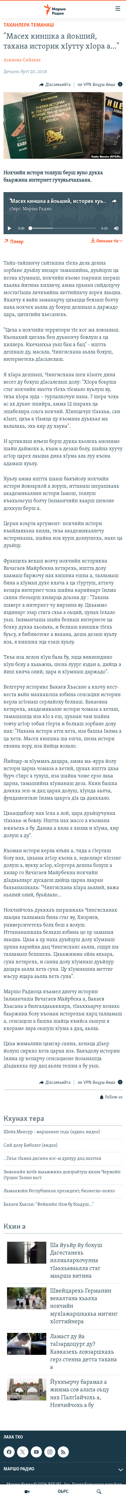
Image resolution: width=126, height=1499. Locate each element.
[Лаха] (99, 1491)
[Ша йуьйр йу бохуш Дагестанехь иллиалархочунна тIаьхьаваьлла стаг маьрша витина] (26, 1253)
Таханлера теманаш (29, 25)
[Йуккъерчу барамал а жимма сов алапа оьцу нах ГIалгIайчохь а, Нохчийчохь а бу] (26, 1389)
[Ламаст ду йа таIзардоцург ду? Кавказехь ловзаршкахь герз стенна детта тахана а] (26, 1344)
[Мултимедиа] (27, 1491)
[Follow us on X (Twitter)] (22, 1451)
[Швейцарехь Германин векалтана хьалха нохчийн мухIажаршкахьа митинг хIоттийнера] (26, 1298)
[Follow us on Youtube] (36, 1451)
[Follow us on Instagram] (49, 1451)
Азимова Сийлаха (22, 60)
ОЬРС (63, 1491)
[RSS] (63, 1451)
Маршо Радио (37, 209)
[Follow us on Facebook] (9, 1451)
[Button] (55, 85)
